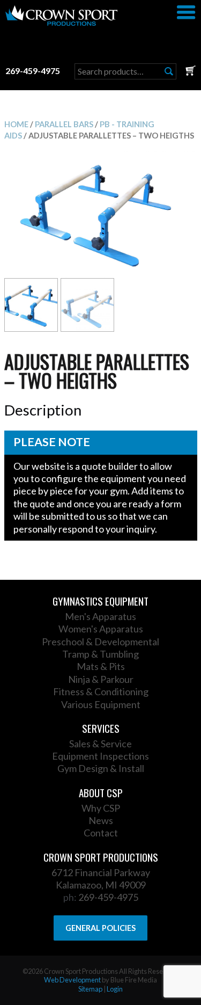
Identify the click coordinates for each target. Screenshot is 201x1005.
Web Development (72, 979)
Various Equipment (100, 704)
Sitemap (90, 989)
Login (115, 989)
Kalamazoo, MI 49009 (101, 885)
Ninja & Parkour (100, 679)
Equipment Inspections (100, 756)
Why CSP (100, 808)
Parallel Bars (64, 124)
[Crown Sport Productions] (61, 22)
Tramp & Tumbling (100, 654)
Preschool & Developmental (100, 641)
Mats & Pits (101, 666)
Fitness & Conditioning (100, 691)
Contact (101, 833)
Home (16, 124)
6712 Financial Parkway (100, 872)
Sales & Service (100, 743)
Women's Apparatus (100, 629)
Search (169, 71)
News (100, 820)
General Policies (100, 928)
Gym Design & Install (100, 768)
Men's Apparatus (100, 616)
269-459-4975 (32, 70)
